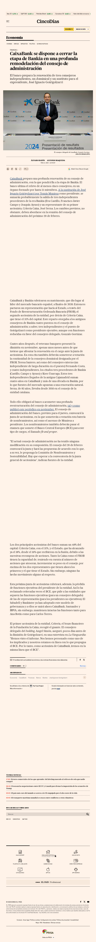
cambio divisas (48, 864)
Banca (38, 678)
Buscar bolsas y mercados (17, 808)
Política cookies (35, 920)
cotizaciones (20, 872)
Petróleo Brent (41, 14)
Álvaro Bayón (38, 160)
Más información (16, 688)
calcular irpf (20, 855)
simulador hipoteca (48, 855)
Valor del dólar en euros (81, 14)
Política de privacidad (63, 920)
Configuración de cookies (48, 920)
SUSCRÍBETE (69, 29)
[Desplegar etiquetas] (84, 677)
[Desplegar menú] (7, 21)
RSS (41, 922)
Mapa (37, 922)
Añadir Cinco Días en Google (79, 169)
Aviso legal (26, 920)
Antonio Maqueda (56, 160)
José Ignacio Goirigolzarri (58, 678)
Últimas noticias (42, 44)
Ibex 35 (9, 14)
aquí (58, 689)
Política (32, 44)
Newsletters (46, 922)
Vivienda (9, 44)
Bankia (45, 678)
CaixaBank (16, 178)
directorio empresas (76, 864)
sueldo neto (76, 855)
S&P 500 (24, 14)
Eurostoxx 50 (59, 14)
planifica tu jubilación (20, 864)
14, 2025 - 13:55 (48, 163)
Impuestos (24, 44)
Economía (14, 38)
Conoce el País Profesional (48, 882)
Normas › (83, 666)
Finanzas (13, 50)
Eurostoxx (16, 819)
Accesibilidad (74, 920)
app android (76, 872)
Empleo (16, 44)
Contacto (19, 920)
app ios (48, 872)
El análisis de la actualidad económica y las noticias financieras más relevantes (40, 660)
